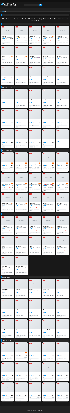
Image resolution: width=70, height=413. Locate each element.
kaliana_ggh (18, 139)
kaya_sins (45, 246)
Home (5, 9)
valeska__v (59, 309)
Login (63, 0)
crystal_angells (32, 309)
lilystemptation (5, 119)
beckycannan (32, 183)
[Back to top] (66, 410)
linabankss (59, 76)
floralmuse (31, 289)
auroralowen (18, 76)
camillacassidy (18, 246)
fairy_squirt (18, 329)
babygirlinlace (32, 203)
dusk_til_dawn (5, 183)
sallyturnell (18, 203)
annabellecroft (59, 36)
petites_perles (4, 99)
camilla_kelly (4, 309)
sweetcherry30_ (32, 226)
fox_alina (45, 372)
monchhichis (59, 119)
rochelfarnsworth (19, 183)
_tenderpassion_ (46, 119)
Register (67, 0)
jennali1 (30, 246)
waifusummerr (4, 352)
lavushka (31, 372)
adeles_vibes (45, 56)
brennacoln (59, 183)
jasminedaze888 (46, 226)
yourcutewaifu (18, 372)
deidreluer (45, 309)
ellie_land (45, 352)
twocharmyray (32, 139)
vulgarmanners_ (5, 372)
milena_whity (4, 266)
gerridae (31, 99)
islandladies (4, 329)
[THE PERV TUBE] (9, 4)
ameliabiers (4, 36)
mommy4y (59, 246)
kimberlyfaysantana (19, 266)
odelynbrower (32, 352)
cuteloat (44, 36)
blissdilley (45, 203)
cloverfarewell (4, 139)
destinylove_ (18, 309)
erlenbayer (59, 329)
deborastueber (59, 352)
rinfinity (3, 56)
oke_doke (59, 56)
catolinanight (59, 99)
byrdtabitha (45, 139)
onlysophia (31, 76)
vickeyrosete (18, 289)
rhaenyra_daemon (19, 119)
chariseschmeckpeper (47, 183)
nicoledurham (32, 36)
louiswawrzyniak (60, 372)
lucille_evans (59, 203)
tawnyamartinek (46, 289)
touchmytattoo (5, 289)
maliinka (58, 139)
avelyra (17, 56)
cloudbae (58, 289)
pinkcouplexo (18, 99)
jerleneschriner (5, 203)
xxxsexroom (4, 226)
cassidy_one (59, 226)
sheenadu (4, 76)
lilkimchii (31, 119)
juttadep (17, 36)
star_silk (31, 329)
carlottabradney (46, 76)
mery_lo (3, 246)
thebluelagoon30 (19, 226)
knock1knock (45, 99)
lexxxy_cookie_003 (46, 329)
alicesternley (31, 56)
